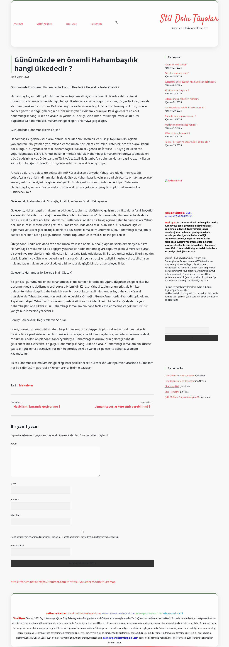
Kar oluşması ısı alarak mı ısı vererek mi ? (185, 107)
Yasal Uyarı (71, 23)
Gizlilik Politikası (44, 23)
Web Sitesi (16, 515)
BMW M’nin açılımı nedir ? (177, 133)
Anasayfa (18, 23)
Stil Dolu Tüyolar (189, 18)
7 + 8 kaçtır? (17, 545)
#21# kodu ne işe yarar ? (177, 90)
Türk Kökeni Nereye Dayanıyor (180, 375)
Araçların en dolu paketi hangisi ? (181, 124)
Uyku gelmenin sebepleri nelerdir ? (182, 98)
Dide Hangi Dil (172, 386)
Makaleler (26, 385)
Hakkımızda (96, 23)
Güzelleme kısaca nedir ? (177, 73)
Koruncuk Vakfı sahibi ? (176, 64)
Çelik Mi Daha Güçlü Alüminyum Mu (182, 397)
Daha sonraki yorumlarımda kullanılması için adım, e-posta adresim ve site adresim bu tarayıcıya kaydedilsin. (65, 536)
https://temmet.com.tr (53, 582)
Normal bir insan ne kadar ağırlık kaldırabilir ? (187, 141)
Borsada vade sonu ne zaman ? (180, 116)
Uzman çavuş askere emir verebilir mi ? (122, 406)
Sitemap (110, 582)
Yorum (14, 443)
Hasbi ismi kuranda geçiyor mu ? (37, 406)
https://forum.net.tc (24, 582)
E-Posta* (15, 499)
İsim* (13, 483)
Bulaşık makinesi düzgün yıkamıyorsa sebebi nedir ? (190, 81)
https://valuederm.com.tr (87, 582)
